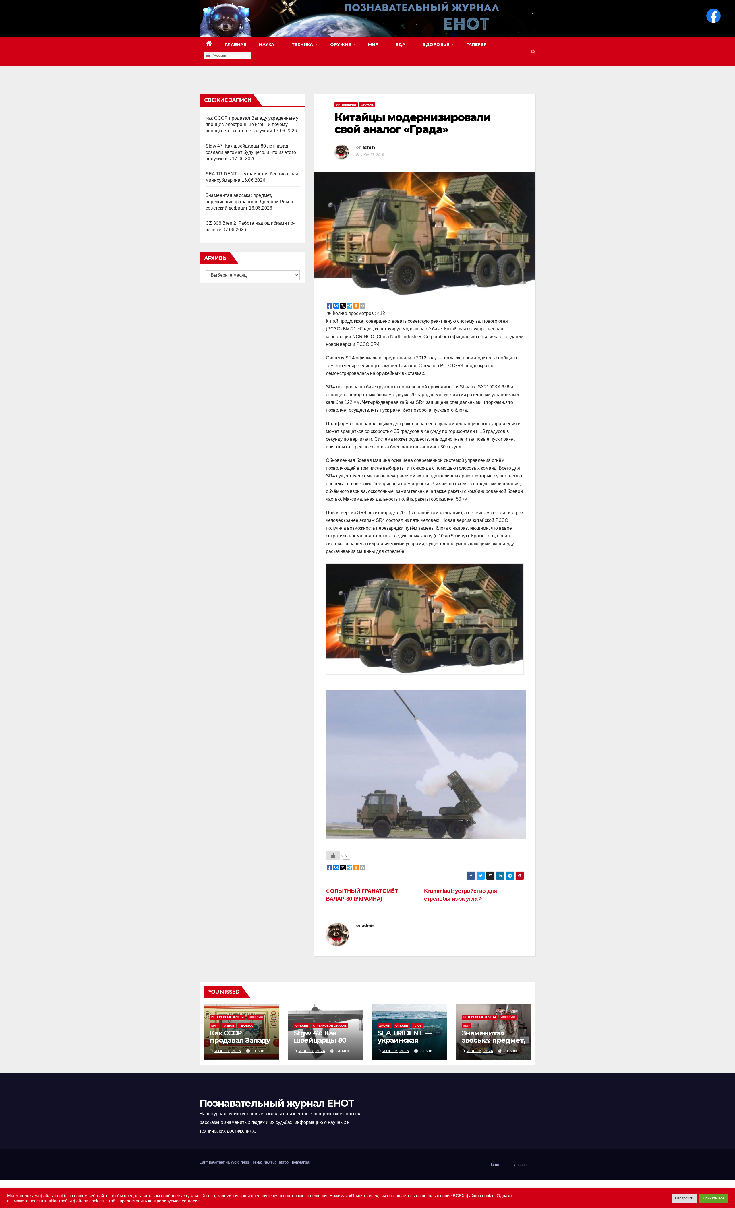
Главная (236, 44)
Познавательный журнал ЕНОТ (277, 1103)
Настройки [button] (684, 1198)
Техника (303, 44)
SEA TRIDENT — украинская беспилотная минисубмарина (407, 1044)
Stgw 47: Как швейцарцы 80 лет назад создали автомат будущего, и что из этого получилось (251, 152)
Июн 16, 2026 (395, 1051)
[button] (533, 51)
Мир (374, 44)
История (256, 1017)
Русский (218, 55)
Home (494, 1164)
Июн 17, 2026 (227, 1051)
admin (368, 147)
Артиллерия (346, 104)
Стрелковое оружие (330, 1025)
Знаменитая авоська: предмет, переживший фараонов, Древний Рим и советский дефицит (249, 201)
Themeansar (300, 1162)
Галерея (477, 44)
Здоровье (436, 44)
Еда (401, 44)
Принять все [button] (713, 1198)
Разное (228, 1025)
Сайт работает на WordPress (225, 1162)
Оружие (341, 44)
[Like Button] (333, 855)
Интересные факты (227, 1017)
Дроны (384, 1025)
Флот (417, 1025)
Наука (267, 44)
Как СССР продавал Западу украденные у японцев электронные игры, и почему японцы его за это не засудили (252, 124)
